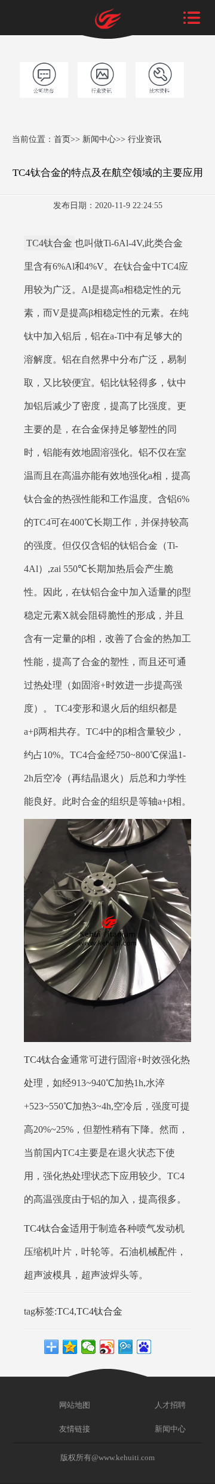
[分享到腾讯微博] (125, 1347)
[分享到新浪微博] (107, 1347)
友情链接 (73, 1428)
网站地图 (73, 1404)
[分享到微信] (88, 1347)
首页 (62, 139)
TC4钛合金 (47, 1060)
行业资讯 (144, 139)
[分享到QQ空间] (70, 1347)
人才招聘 (169, 1404)
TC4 (65, 1311)
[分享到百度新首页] (144, 1347)
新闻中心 (99, 139)
